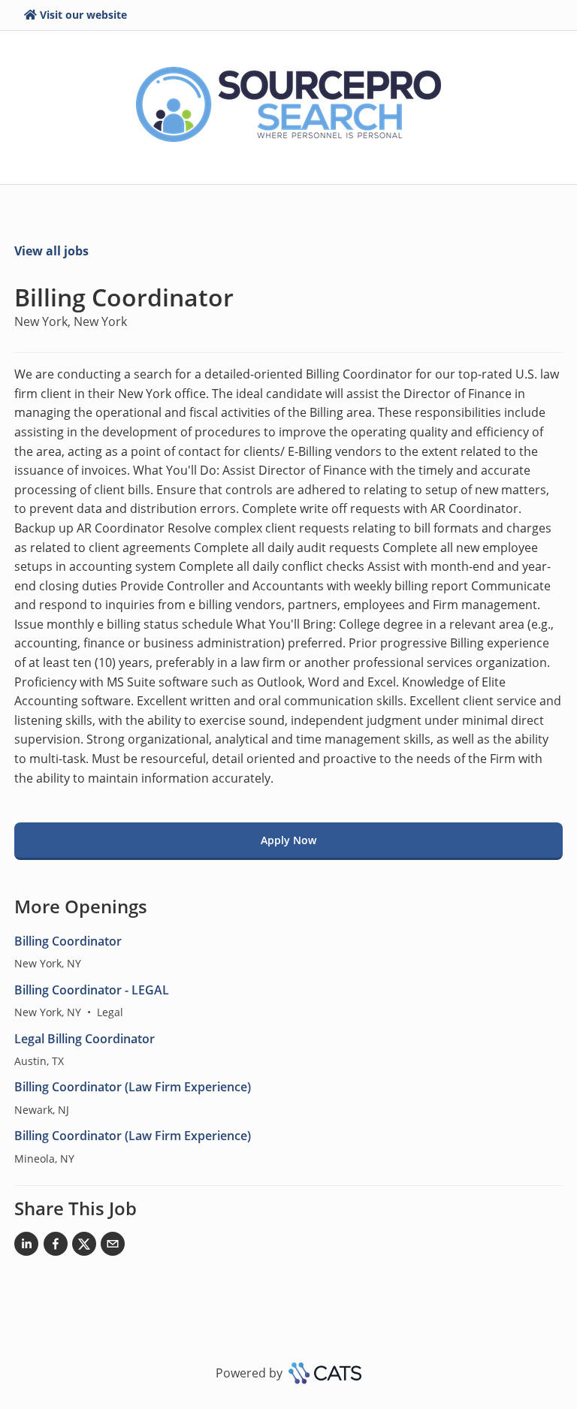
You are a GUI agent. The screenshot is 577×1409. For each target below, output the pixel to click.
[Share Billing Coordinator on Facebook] (56, 1247)
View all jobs (51, 251)
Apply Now (288, 840)
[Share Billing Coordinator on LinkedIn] (26, 1247)
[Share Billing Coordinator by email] (113, 1247)
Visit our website (83, 15)
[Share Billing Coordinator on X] (84, 1247)
